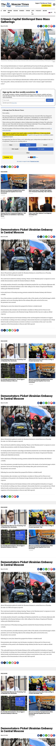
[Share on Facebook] (38, 26)
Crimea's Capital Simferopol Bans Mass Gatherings (25, 20)
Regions (16, 10)
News (4, 10)
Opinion (28, 10)
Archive (45, 10)
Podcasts (38, 10)
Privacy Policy (14, 102)
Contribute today (46, 5)
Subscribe (49, 100)
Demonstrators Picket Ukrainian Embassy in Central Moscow (27, 231)
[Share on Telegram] (43, 26)
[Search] (54, 12)
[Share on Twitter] (41, 26)
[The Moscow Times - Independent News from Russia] (15, 4)
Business (21, 10)
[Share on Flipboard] (51, 26)
